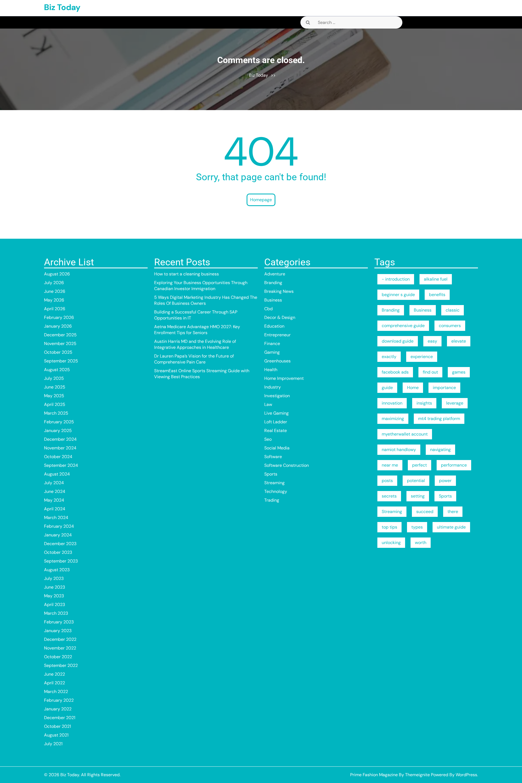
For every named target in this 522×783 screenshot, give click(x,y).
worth (420, 542)
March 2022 (56, 691)
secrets (389, 496)
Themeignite (417, 775)
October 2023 (58, 552)
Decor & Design (279, 317)
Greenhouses (277, 361)
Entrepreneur (277, 335)
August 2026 (57, 274)
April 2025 (54, 404)
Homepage (261, 200)
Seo (268, 439)
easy (432, 341)
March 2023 (56, 613)
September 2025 (61, 361)
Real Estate (275, 430)
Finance (272, 343)
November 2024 (60, 448)
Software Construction (286, 465)
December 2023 (60, 543)
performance (454, 465)
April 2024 (54, 509)
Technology (275, 491)
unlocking (391, 542)
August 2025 (57, 369)
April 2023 (54, 604)
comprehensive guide (403, 325)
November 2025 (60, 343)
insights (424, 403)
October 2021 (57, 726)
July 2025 (54, 378)
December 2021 (59, 717)
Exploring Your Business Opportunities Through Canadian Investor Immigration (200, 285)
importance (444, 387)
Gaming (272, 352)
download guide (398, 341)
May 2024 (54, 500)
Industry (272, 387)
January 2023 (58, 630)
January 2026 (58, 326)
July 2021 (53, 744)
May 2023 (54, 596)
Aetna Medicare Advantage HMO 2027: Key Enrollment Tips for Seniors (197, 329)
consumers (450, 325)
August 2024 (57, 474)
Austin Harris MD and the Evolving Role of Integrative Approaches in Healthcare (195, 344)
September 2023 (61, 561)
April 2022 (54, 683)
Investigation (277, 396)
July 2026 (54, 282)
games (458, 372)
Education (274, 326)
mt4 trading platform (439, 418)
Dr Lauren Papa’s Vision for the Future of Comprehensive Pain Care (194, 359)
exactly (389, 356)
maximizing (393, 418)
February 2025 (59, 422)
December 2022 (60, 639)
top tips (389, 527)
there (453, 511)
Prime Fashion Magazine (374, 775)
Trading (271, 500)
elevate (458, 341)
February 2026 (59, 317)
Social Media (277, 448)
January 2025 (58, 430)
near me (390, 465)
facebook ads (395, 372)
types (417, 527)
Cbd (268, 309)
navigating (440, 449)
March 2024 (56, 517)
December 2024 (60, 439)
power (445, 480)
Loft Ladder (275, 422)
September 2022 (61, 665)
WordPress (466, 775)
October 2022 (58, 657)
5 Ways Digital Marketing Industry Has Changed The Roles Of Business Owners (205, 300)
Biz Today (62, 7)
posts (387, 480)
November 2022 (60, 648)
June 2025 (54, 387)
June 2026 (54, 291)
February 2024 (59, 526)
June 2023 (54, 587)
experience (422, 356)
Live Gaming (276, 413)
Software (273, 456)
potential (416, 480)
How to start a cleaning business (186, 274)
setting (418, 496)
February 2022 (59, 700)
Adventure (274, 274)
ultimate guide (451, 527)
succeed (424, 511)
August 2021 (56, 735)
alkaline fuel (436, 279)
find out (430, 372)
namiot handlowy (399, 449)
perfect (419, 465)
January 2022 (58, 709)
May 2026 (54, 300)
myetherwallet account (405, 434)
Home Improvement (284, 378)
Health (270, 369)
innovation (392, 403)
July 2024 (54, 483)
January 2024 (58, 535)
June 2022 (54, 674)
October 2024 (58, 456)
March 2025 (56, 413)
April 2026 (54, 309)
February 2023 (59, 622)
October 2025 (58, 352)
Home (413, 387)
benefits (437, 294)
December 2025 (60, 335)
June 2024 (54, 491)
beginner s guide (398, 294)
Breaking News (279, 291)
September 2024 (61, 465)
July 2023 (54, 578)
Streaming (274, 483)
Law (268, 404)
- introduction (396, 279)
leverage (454, 403)
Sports (270, 474)
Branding (273, 282)
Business (273, 300)
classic (452, 310)
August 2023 (57, 570)
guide (387, 387)
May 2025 (54, 396)
